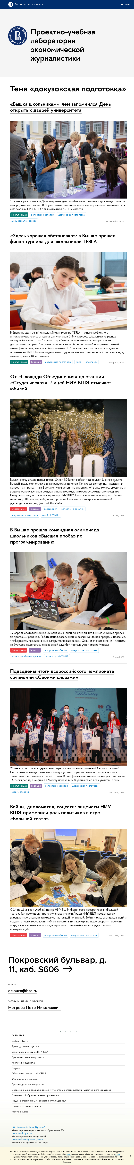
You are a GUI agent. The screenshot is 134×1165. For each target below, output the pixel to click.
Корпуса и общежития (23, 1062)
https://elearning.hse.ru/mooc (27, 1139)
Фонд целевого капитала (25, 1078)
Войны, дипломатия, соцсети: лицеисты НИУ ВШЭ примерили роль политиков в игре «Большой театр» (60, 812)
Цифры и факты (20, 1040)
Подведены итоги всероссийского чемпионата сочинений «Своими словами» (62, 674)
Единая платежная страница (26, 1106)
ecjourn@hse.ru (22, 990)
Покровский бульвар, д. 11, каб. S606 (57, 964)
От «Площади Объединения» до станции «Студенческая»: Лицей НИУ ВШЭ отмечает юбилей (60, 382)
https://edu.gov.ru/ (22, 1133)
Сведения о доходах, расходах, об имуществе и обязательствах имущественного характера (61, 1089)
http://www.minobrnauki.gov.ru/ (28, 1127)
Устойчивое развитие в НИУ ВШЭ (30, 1051)
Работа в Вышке (20, 1111)
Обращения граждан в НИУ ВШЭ (29, 1073)
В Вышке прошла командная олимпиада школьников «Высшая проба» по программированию (54, 535)
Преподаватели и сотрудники (28, 1057)
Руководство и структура (25, 1046)
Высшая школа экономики (29, 4)
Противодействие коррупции (28, 1084)
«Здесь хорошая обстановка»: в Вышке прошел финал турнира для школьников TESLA (62, 238)
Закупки (16, 1068)
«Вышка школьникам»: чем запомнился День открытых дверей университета (60, 106)
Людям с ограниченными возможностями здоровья (39, 1100)
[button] (60, 1031)
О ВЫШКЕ (18, 1035)
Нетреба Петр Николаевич (34, 1007)
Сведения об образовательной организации (35, 1095)
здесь (69, 1154)
